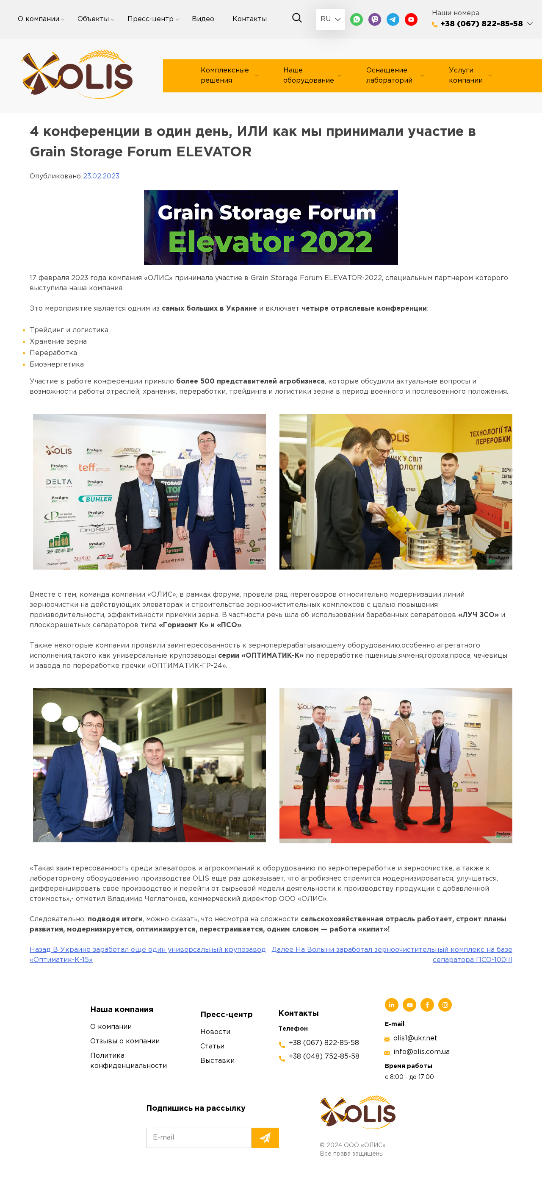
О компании (38, 19)
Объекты (93, 19)
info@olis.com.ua (421, 1052)
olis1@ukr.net (415, 1038)
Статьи (212, 1046)
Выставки (217, 1061)
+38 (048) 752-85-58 (324, 1057)
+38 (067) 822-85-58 (481, 24)
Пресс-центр (150, 19)
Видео (203, 19)
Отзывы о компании (125, 1041)
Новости (215, 1032)
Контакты (249, 19)
